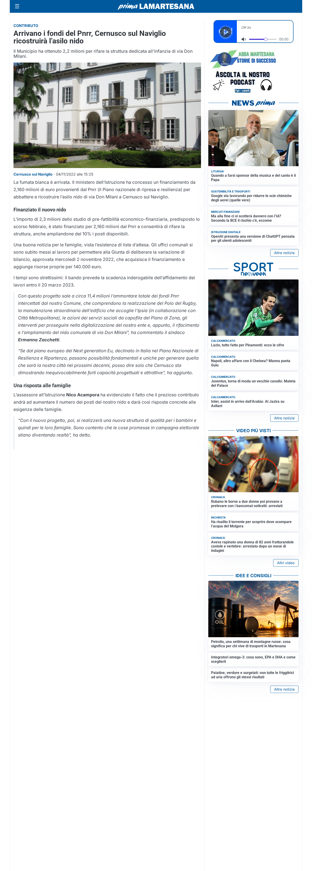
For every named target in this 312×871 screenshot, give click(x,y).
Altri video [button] (286, 562)
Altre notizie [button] (284, 252)
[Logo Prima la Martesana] (156, 6)
